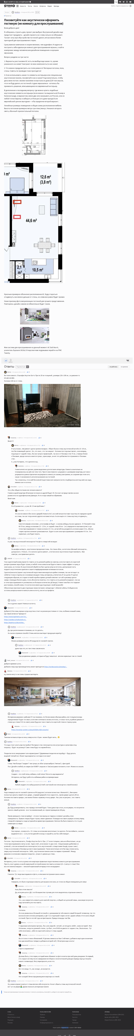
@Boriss (20, 437)
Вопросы (43, 6)
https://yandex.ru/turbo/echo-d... (15, 620)
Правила (42, 1014)
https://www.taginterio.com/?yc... (15, 617)
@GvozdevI (24, 502)
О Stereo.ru (11, 1014)
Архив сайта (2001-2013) (111, 1017)
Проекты (8, 16)
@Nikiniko (21, 713)
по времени (124, 367)
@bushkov (23, 545)
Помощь (42, 1017)
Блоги (36, 6)
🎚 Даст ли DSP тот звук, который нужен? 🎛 (17, 2)
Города (74, 1020)
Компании (75, 1023)
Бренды (56, 6)
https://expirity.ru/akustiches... (14, 623)
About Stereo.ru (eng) (14, 1017)
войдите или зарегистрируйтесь (62, 992)
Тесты (30, 6)
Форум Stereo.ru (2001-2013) (113, 1020)
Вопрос (7, 12)
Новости (23, 6)
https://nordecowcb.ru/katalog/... (55, 667)
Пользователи (76, 1014)
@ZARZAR (21, 600)
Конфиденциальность (46, 1023)
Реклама (10, 1023)
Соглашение (43, 1020)
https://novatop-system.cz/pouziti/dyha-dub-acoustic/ (30, 730)
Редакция (10, 1020)
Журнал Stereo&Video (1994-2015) (114, 1014)
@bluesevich (21, 627)
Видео (50, 6)
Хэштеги (74, 1017)
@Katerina (23, 445)
